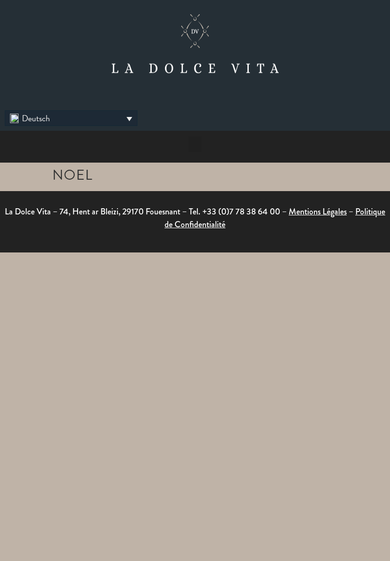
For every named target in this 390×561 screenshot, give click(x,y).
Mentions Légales (318, 211)
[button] (71, 118)
